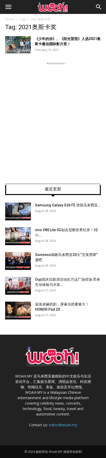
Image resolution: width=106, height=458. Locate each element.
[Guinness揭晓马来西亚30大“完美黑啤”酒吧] (18, 261)
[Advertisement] (53, 119)
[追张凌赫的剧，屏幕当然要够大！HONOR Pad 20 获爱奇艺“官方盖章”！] (18, 310)
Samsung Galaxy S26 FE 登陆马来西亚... (68, 205)
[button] (8, 7)
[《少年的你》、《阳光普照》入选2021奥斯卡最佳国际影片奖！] (18, 45)
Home (9, 19)
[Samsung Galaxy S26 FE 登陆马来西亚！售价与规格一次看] (18, 211)
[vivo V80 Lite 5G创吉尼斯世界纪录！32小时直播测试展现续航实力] (18, 236)
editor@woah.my (63, 424)
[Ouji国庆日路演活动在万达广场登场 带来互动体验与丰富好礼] (18, 286)
